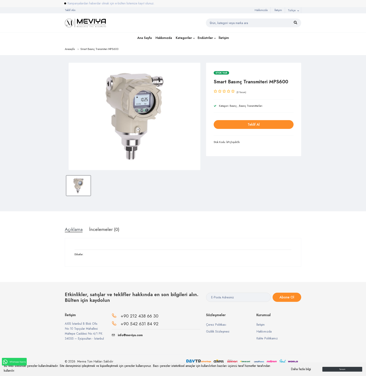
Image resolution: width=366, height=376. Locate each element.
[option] (134, 116)
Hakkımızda (261, 10)
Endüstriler (205, 37)
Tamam (342, 369)
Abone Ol (286, 297)
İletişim (278, 10)
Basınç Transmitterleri (250, 106)
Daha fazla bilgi (301, 369)
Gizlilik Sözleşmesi (217, 331)
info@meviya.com (130, 335)
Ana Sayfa (144, 37)
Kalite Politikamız (267, 338)
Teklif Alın (70, 10)
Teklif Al (254, 124)
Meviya (81, 361)
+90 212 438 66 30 (139, 316)
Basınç (233, 106)
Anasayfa (70, 49)
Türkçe (291, 10)
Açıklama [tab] (74, 229)
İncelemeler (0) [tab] (104, 229)
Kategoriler (184, 37)
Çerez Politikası (216, 324)
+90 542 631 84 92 (139, 323)
